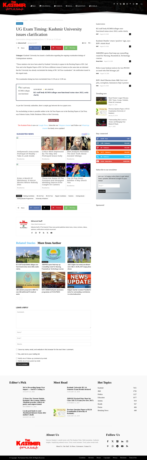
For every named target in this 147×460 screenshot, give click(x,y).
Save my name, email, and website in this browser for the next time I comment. (46, 349)
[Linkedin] (120, 4)
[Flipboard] (124, 4)
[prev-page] (17, 298)
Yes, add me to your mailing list (28, 354)
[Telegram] (117, 446)
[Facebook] (114, 4)
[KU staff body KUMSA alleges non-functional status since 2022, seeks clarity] (27, 255)
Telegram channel (65, 125)
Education (25, 20)
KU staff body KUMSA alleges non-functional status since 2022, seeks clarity (27, 267)
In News (72, 446)
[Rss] (127, 446)
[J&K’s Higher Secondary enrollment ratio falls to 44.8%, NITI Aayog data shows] (79, 255)
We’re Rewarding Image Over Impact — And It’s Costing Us (34, 388)
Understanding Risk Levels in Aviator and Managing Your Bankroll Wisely (118, 122)
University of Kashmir (42, 198)
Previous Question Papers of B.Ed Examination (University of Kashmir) (119, 111)
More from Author (49, 243)
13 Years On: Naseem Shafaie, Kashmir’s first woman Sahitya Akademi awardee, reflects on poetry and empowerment (34, 401)
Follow (126, 143)
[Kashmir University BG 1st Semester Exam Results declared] (60, 390)
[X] (48, 233)
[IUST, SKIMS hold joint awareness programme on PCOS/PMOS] (53, 280)
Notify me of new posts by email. (29, 361)
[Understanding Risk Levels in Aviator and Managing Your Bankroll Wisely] (101, 122)
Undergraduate (80, 196)
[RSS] (44, 233)
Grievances (79, 446)
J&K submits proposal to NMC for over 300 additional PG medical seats (27, 292)
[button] (141, 4)
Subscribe (126, 161)
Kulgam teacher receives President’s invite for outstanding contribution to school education (79, 292)
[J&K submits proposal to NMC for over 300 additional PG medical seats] (27, 280)
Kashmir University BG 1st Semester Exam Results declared (79, 388)
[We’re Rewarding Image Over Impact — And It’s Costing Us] (15, 390)
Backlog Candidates (28, 196)
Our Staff (66, 446)
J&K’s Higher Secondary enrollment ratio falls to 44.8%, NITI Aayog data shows (79, 267)
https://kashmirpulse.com (38, 224)
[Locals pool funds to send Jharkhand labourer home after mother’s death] (15, 414)
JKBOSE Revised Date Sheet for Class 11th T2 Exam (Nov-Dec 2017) (80, 399)
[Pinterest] (130, 4)
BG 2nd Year (40, 196)
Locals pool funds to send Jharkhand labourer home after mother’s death (34, 413)
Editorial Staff (22, 43)
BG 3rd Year (49, 196)
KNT (97, 34)
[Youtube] (137, 4)
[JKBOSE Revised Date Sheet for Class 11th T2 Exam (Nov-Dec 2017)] (60, 401)
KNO (97, 73)
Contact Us (87, 446)
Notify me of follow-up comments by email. (32, 358)
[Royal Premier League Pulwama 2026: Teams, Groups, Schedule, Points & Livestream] (101, 100)
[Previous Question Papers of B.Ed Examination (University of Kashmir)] (101, 111)
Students (70, 196)
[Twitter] (117, 4)
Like (128, 138)
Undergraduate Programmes (25, 198)
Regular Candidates (60, 196)
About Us (59, 446)
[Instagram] (127, 4)
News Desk (99, 61)
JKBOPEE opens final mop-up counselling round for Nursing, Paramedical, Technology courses (53, 267)
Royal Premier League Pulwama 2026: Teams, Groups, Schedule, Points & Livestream (118, 100)
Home (18, 20)
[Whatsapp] (133, 4)
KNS (97, 86)
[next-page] (20, 298)
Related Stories (25, 243)
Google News (43, 125)
